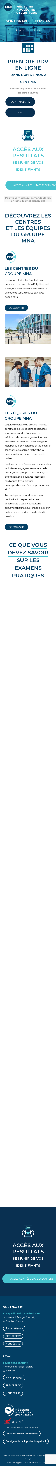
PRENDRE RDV (13, 1336)
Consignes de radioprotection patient (26, 1441)
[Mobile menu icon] (51, 7)
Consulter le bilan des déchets (22, 1433)
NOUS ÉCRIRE (13, 1344)
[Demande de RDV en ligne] (28, 53)
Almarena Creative (40, 1462)
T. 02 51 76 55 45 (14, 1328)
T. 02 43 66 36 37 (14, 1377)
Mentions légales (14, 1462)
